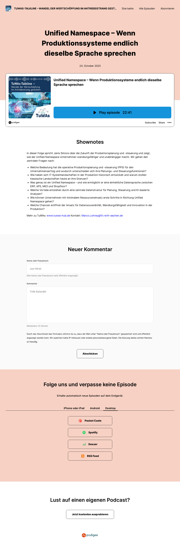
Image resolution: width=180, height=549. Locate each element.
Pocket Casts (93, 420)
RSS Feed (93, 456)
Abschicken (90, 353)
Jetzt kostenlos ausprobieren (90, 514)
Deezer (92, 444)
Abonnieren (167, 8)
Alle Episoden (147, 8)
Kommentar (32, 283)
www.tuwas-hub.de (58, 215)
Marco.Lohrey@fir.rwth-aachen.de (102, 215)
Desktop (110, 408)
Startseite (127, 8)
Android (95, 408)
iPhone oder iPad (74, 408)
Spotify (93, 432)
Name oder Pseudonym (37, 260)
